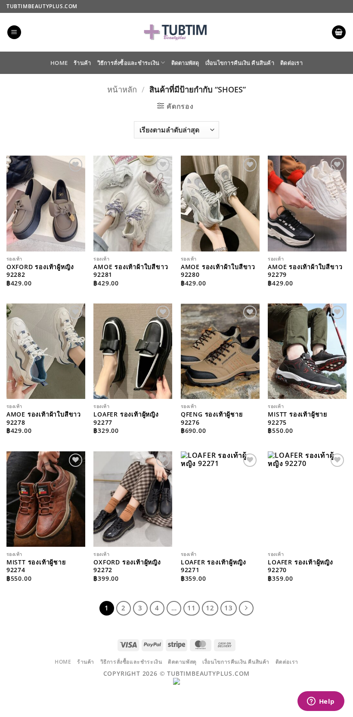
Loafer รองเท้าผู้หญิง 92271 (213, 566)
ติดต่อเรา (291, 63)
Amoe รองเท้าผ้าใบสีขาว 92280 (218, 271)
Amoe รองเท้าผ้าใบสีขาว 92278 (43, 418)
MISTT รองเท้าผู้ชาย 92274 (36, 566)
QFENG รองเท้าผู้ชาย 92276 (212, 418)
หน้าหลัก (122, 89)
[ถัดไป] (246, 608)
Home (59, 63)
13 (228, 608)
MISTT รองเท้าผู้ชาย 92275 (297, 418)
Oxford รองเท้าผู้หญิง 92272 (127, 566)
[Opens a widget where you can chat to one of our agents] (320, 702)
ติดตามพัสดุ (185, 63)
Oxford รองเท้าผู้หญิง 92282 (40, 271)
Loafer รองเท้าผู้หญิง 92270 (300, 566)
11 (191, 608)
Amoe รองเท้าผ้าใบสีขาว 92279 (305, 271)
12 (210, 608)
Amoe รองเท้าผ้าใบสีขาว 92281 (130, 271)
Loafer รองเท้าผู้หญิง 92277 (126, 418)
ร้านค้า (82, 63)
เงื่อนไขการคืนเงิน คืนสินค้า (239, 63)
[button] (14, 32)
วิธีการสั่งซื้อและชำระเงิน (128, 63)
